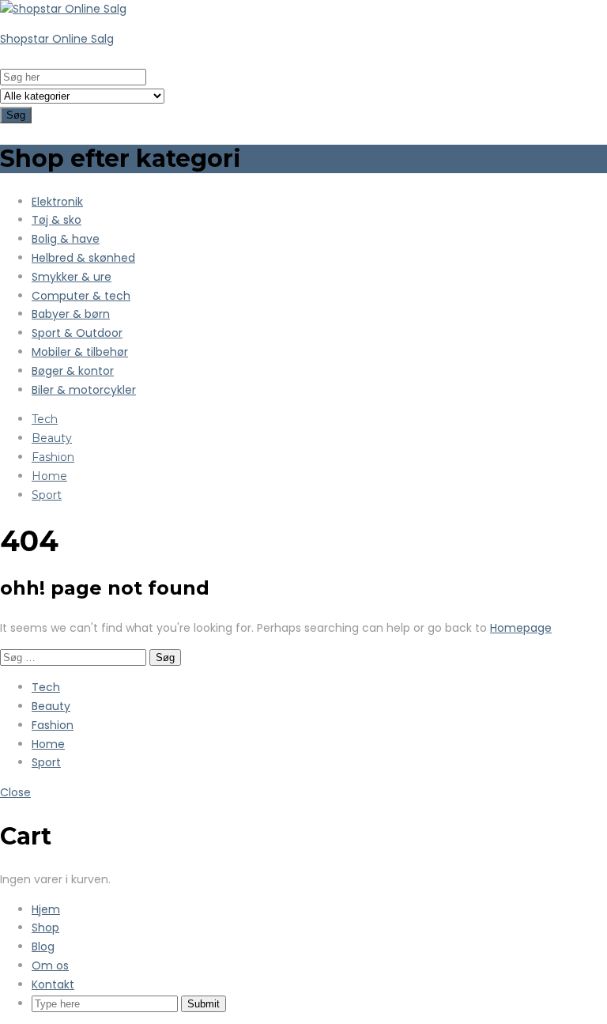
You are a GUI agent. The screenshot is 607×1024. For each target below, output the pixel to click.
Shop (45, 927)
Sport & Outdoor (77, 333)
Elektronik (57, 202)
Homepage (521, 628)
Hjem (46, 909)
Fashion (53, 457)
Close (15, 792)
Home (49, 476)
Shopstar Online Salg (57, 39)
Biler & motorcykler (84, 390)
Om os (50, 965)
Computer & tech (81, 296)
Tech (45, 419)
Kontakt (53, 984)
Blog (43, 946)
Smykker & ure (71, 277)
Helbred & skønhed (83, 258)
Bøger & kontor (73, 371)
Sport (47, 495)
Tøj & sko (56, 220)
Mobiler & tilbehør (80, 352)
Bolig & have (66, 239)
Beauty (52, 438)
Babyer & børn (71, 314)
